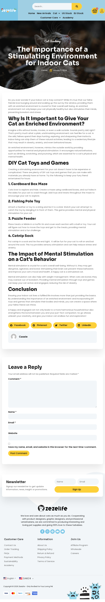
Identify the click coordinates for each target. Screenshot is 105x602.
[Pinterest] (52, 531)
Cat (55, 13)
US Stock (67, 13)
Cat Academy (52, 41)
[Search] (77, 6)
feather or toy (25, 207)
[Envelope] (62, 531)
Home (31, 13)
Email (12, 422)
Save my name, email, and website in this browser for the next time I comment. (52, 447)
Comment (14, 379)
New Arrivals (44, 13)
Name (12, 412)
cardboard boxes (70, 189)
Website (12, 433)
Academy (68, 17)
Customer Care (49, 17)
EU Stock (78, 13)
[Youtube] (57, 531)
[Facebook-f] (42, 531)
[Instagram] (47, 531)
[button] (18, 325)
